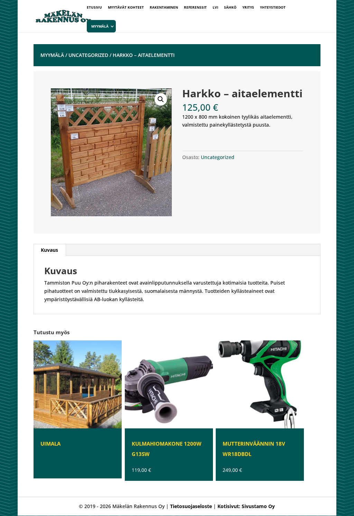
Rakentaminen (164, 8)
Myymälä (100, 26)
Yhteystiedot (273, 8)
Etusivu (94, 8)
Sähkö (230, 8)
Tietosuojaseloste (191, 506)
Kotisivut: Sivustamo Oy (246, 506)
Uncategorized (88, 55)
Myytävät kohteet (126, 8)
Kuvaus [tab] (49, 250)
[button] (161, 99)
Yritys (248, 8)
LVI (215, 8)
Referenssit (195, 8)
